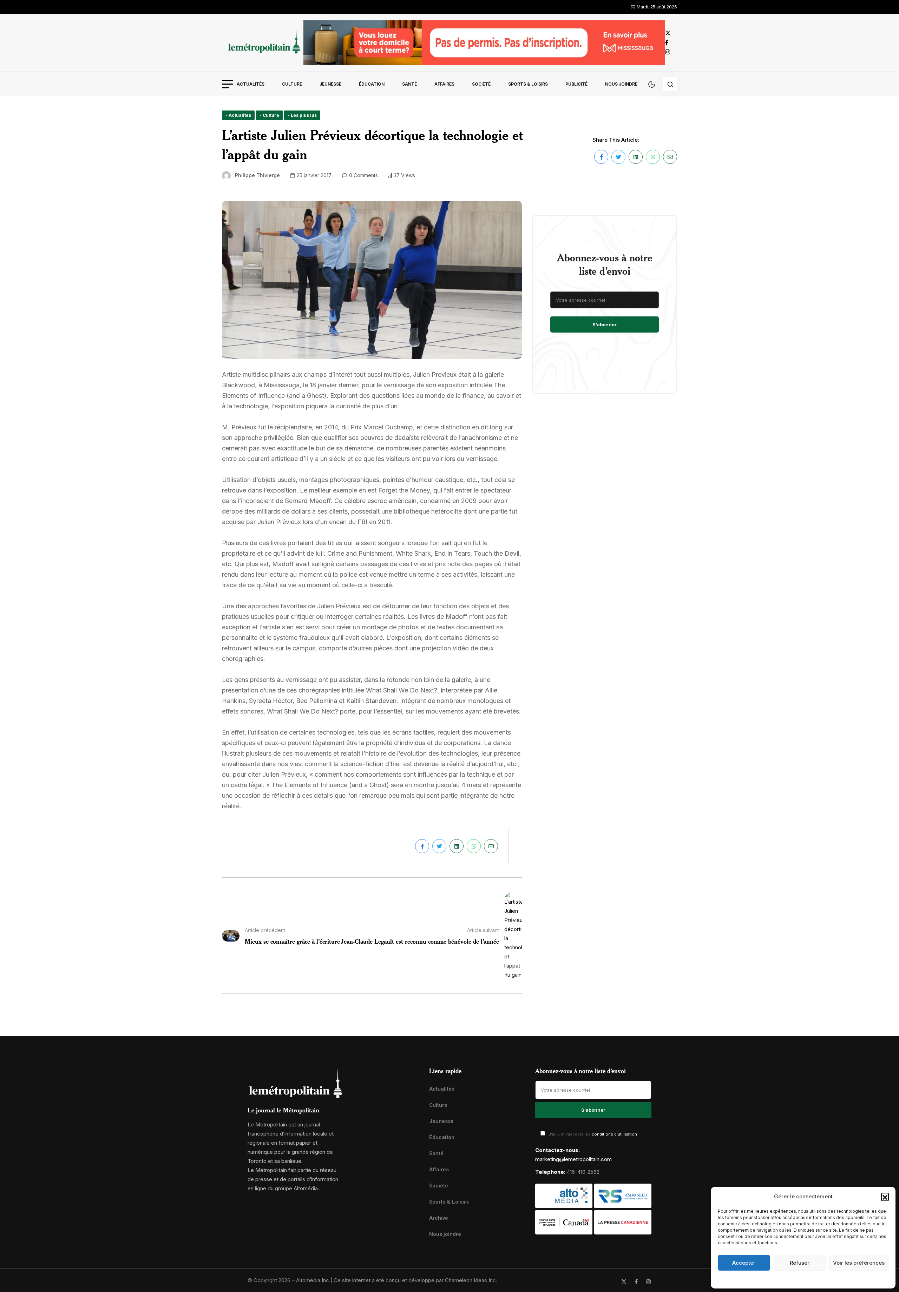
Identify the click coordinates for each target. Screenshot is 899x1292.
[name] (262, 42)
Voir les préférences (859, 1262)
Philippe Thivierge (257, 175)
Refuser (799, 1262)
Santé (409, 84)
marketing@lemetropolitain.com (573, 1159)
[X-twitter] (623, 1281)
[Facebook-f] (636, 1281)
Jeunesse (330, 84)
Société (481, 84)
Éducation (372, 84)
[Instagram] (648, 1281)
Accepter (743, 1262)
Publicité (576, 84)
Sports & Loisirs (528, 84)
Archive (438, 1218)
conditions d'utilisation (614, 1134)
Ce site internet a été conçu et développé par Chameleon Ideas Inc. (415, 1280)
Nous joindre (621, 84)
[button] (884, 1196)
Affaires (444, 84)
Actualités (250, 84)
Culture (292, 84)
